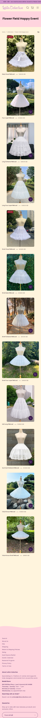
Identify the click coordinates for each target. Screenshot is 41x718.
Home (3, 32)
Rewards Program (8, 660)
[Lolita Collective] (12, 8)
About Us (5, 641)
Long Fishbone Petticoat (9, 162)
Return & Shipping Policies (11, 649)
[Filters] (38, 32)
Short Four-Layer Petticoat (10, 380)
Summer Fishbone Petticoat (10, 468)
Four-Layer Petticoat (8, 118)
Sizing (4, 652)
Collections (10, 32)
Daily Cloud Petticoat (8, 74)
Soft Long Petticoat (7, 424)
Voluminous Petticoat (8, 512)
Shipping (5, 647)
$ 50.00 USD (22, 74)
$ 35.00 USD (22, 293)
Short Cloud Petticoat (8, 249)
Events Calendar (7, 658)
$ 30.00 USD (24, 337)
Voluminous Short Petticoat (10, 555)
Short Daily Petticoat (8, 293)
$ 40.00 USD (26, 468)
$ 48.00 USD (26, 555)
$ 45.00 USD (22, 118)
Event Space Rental (8, 655)
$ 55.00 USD (23, 512)
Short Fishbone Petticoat (9, 337)
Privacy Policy (6, 663)
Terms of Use (6, 666)
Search (4, 638)
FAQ (3, 644)
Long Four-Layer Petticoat (9, 205)
